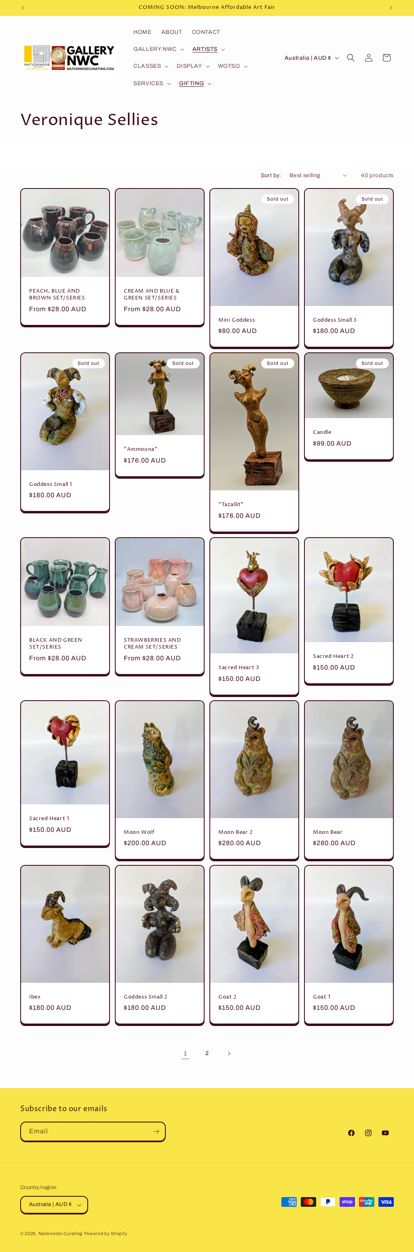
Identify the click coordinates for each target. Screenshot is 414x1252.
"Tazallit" (231, 504)
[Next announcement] (391, 7)
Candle (322, 432)
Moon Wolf (139, 832)
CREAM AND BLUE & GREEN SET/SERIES (152, 294)
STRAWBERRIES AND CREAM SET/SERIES (152, 644)
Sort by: (271, 175)
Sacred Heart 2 (333, 656)
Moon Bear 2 (235, 832)
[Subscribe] (156, 1131)
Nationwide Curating (60, 1233)
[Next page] (229, 1053)
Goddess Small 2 (146, 996)
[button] (158, 49)
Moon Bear (327, 832)
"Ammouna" (140, 449)
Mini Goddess (236, 319)
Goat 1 (322, 996)
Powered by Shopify (106, 1233)
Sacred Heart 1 (49, 819)
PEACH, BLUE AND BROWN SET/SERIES (57, 294)
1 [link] (185, 1053)
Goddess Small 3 (335, 319)
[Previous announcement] (23, 7)
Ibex (34, 996)
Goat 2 (227, 996)
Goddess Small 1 (50, 484)
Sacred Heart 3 (238, 667)
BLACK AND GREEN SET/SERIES (55, 644)
